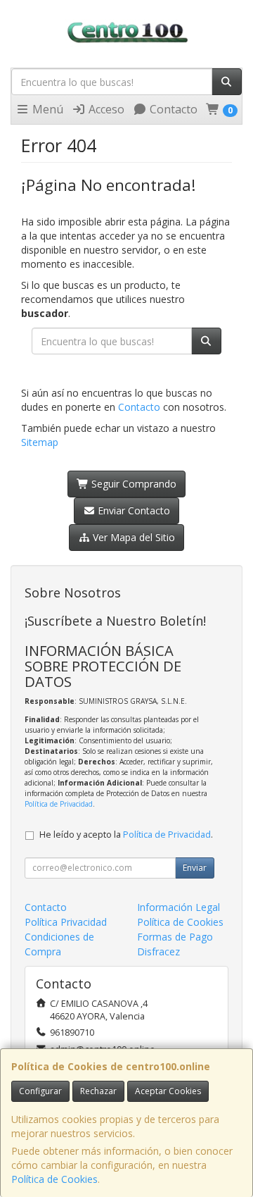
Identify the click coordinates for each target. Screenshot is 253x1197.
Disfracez (158, 951)
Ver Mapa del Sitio (132, 537)
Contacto (172, 109)
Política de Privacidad (59, 804)
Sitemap (39, 442)
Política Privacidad (66, 922)
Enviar (195, 868)
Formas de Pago (175, 936)
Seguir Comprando (132, 483)
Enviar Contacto (132, 510)
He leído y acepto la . (126, 835)
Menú (46, 109)
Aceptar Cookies (168, 1091)
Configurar (40, 1091)
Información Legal (178, 907)
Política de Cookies (54, 1179)
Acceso (105, 109)
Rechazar (98, 1091)
